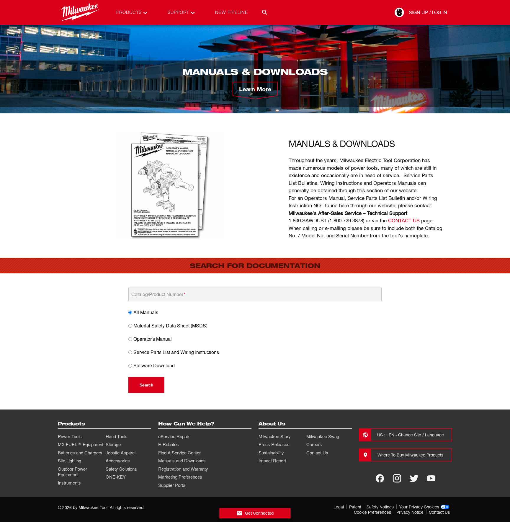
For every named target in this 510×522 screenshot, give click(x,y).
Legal (339, 506)
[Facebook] (380, 478)
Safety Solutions (121, 469)
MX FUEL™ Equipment (80, 444)
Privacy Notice (410, 512)
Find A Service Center (179, 453)
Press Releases (274, 444)
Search (146, 384)
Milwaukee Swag (322, 436)
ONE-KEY (116, 477)
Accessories (118, 461)
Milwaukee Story (275, 436)
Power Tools (70, 436)
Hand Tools (117, 436)
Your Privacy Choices (419, 506)
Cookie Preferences (372, 512)
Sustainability (271, 453)
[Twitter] (414, 478)
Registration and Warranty (183, 469)
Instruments (69, 483)
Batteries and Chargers (80, 453)
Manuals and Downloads (182, 461)
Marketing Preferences (180, 477)
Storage (113, 444)
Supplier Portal (172, 485)
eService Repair (173, 436)
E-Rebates (168, 444)
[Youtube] (431, 478)
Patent (355, 506)
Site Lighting (69, 461)
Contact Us (317, 453)
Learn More (255, 88)
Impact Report (272, 461)
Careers (314, 444)
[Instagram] (397, 478)
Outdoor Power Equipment (72, 472)
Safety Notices (380, 506)
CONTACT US (404, 220)
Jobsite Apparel (120, 453)
